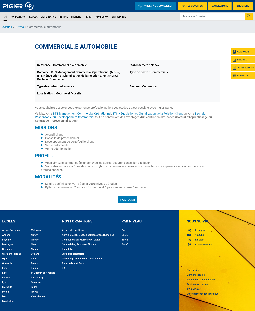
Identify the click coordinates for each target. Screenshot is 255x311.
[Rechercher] (249, 16)
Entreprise (119, 16)
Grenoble (7, 263)
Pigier (88, 16)
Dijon (5, 258)
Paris (33, 258)
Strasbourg (37, 277)
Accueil (7, 27)
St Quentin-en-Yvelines (43, 272)
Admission (102, 16)
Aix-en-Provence (11, 230)
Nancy (34, 235)
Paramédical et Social (73, 263)
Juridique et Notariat (73, 253)
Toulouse (36, 282)
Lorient (6, 277)
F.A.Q (64, 268)
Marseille (7, 287)
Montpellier (8, 301)
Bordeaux (7, 249)
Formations (18, 16)
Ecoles (33, 16)
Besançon (7, 244)
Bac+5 (125, 244)
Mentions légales (196, 274)
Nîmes (34, 249)
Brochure (243, 5)
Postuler (127, 199)
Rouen (34, 268)
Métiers (76, 16)
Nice (33, 244)
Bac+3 (125, 239)
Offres (19, 27)
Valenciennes (38, 296)
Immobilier (67, 249)
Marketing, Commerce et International (82, 258)
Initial (63, 16)
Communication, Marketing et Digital (81, 239)
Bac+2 (125, 235)
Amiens (6, 235)
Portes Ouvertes (192, 5)
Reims (34, 263)
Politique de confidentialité (201, 279)
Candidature (220, 5)
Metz (5, 296)
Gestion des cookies (197, 284)
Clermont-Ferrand (11, 253)
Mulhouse (36, 230)
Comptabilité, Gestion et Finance (79, 244)
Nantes (35, 239)
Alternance (48, 16)
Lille (4, 272)
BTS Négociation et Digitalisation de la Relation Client (147, 113)
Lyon (4, 282)
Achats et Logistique (73, 230)
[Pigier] (19, 6)
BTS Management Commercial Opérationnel (82, 113)
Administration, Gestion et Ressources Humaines (88, 235)
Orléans (35, 253)
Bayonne (7, 239)
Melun (5, 291)
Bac (124, 230)
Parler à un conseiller (157, 5)
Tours (34, 287)
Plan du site (193, 270)
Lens (4, 268)
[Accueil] (5, 16)
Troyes (34, 291)
